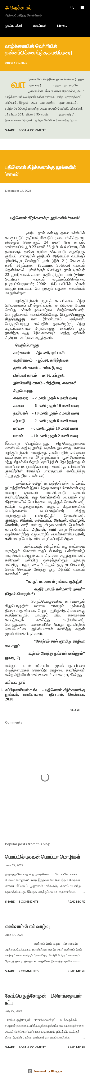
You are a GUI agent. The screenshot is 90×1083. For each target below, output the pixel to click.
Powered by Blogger (47, 1071)
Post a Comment (32, 130)
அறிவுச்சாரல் (18, 7)
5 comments (28, 901)
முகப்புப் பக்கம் (13, 25)
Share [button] (10, 130)
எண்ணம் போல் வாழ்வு (27, 926)
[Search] (72, 7)
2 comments (28, 971)
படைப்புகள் (39, 25)
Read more (76, 901)
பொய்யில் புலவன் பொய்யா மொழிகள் (42, 857)
